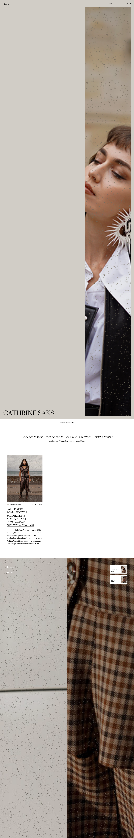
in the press (53, 441)
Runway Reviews (78, 437)
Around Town (31, 437)
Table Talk (54, 437)
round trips (80, 441)
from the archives (67, 441)
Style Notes (103, 437)
